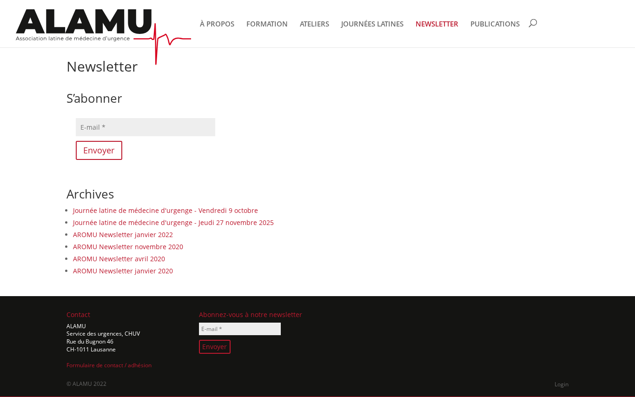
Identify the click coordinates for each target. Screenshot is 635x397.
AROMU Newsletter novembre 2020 (128, 246)
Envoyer (98, 150)
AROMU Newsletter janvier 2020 (123, 270)
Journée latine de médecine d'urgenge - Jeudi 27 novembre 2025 (173, 222)
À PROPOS (217, 24)
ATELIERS (314, 24)
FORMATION (267, 24)
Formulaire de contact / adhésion (109, 365)
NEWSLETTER (437, 24)
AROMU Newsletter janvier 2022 (123, 234)
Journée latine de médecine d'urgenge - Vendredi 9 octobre (165, 210)
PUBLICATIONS (495, 24)
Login (562, 384)
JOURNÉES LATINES (372, 24)
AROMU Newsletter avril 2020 (119, 258)
